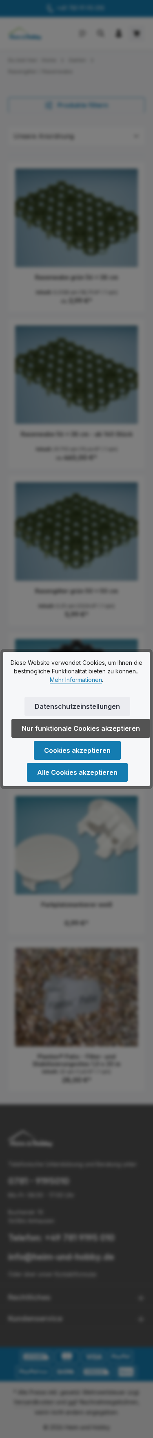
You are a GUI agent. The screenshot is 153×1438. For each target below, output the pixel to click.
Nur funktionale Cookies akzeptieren (81, 728)
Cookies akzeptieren (77, 750)
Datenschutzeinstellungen (77, 706)
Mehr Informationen (76, 679)
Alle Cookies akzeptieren (77, 772)
